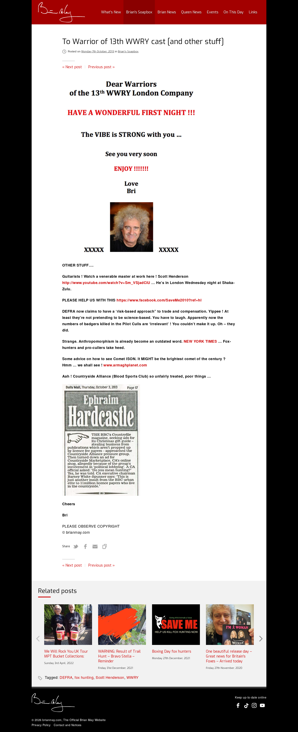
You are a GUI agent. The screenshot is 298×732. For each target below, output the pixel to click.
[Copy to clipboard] (105, 546)
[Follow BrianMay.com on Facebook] (238, 705)
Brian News (167, 12)
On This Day (233, 12)
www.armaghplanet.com (125, 365)
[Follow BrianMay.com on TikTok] (246, 705)
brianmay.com (51, 720)
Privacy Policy (41, 725)
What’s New (111, 12)
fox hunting (84, 677)
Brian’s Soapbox (139, 12)
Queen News (191, 12)
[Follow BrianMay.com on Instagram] (254, 705)
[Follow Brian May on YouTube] (262, 705)
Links (253, 12)
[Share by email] (95, 546)
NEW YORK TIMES (200, 341)
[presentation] (37, 638)
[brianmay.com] (61, 12)
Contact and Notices (67, 725)
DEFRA (66, 677)
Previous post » (101, 67)
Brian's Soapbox (128, 51)
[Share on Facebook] (85, 546)
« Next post (72, 67)
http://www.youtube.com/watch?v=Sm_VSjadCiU (106, 282)
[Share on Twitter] (76, 546)
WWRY (132, 677)
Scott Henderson (110, 677)
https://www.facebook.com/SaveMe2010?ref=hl (159, 300)
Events (212, 12)
